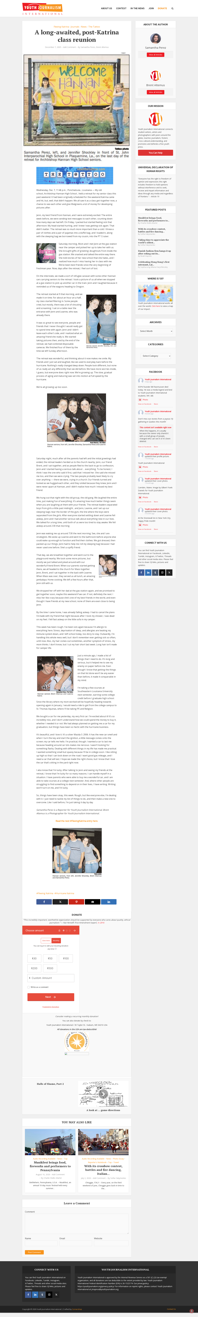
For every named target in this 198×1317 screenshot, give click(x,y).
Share (156, 404)
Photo (145, 399)
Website (98, 1238)
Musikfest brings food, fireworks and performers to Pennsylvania (50, 1166)
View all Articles (155, 54)
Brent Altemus (102, 47)
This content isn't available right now (155, 427)
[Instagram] (162, 572)
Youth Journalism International (158, 379)
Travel (116, 1162)
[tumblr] (155, 572)
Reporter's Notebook (97, 1162)
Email (62, 1238)
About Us (106, 8)
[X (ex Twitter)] (169, 572)
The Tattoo (94, 26)
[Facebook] (141, 572)
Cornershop (77, 1309)
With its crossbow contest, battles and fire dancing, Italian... (103, 1170)
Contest (121, 8)
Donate (162, 8)
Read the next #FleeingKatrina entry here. (77, 820)
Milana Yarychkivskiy (159, 267)
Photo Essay (118, 1158)
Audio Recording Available (44, 1158)
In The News (138, 8)
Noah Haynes (146, 256)
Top (65, 1158)
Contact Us (171, 1309)
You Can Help (155, 152)
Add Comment (69, 47)
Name (28, 1238)
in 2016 (101, 922)
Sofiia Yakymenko (118, 1178)
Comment (30, 1211)
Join (151, 8)
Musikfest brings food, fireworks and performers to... (153, 219)
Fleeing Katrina (61, 26)
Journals (75, 26)
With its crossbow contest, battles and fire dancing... (152, 230)
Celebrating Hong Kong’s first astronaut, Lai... (153, 263)
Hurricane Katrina (65, 893)
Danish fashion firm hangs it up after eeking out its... (154, 252)
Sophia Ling (145, 267)
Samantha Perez (88, 47)
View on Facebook (144, 404)
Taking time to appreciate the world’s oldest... (153, 241)
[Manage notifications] (192, 1311)
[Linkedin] (148, 572)
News (84, 26)
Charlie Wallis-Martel (53, 1178)
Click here (156, 306)
